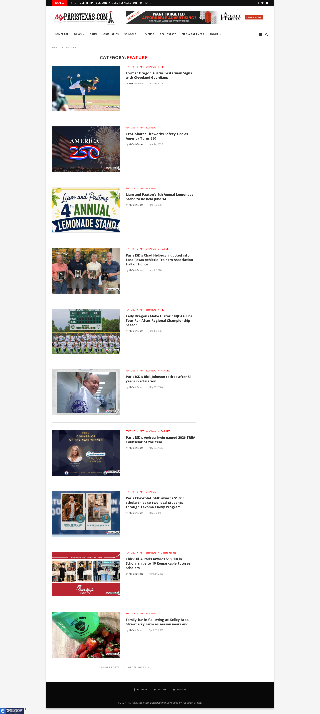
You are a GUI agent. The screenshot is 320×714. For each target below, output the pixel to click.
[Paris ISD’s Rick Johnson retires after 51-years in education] (86, 392)
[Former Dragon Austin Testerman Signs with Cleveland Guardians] (86, 89)
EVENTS (149, 34)
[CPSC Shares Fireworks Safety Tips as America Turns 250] (86, 149)
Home (55, 47)
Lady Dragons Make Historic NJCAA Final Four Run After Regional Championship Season (159, 320)
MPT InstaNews (148, 67)
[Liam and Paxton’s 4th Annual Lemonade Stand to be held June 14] (86, 210)
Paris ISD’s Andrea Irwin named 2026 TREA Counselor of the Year (160, 439)
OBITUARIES (111, 34)
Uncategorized (168, 553)
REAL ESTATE (168, 34)
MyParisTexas (136, 83)
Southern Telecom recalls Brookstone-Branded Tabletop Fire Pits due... (133, 2)
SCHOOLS (130, 34)
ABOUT (214, 34)
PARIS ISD (166, 249)
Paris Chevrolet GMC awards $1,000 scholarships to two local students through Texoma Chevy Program (155, 502)
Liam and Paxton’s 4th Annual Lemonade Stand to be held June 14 (160, 196)
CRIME (94, 34)
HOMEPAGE (61, 34)
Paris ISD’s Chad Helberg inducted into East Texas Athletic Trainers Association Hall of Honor (159, 259)
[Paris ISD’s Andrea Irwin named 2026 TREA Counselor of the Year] (86, 453)
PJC (162, 67)
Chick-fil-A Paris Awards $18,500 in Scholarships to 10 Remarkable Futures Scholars (158, 563)
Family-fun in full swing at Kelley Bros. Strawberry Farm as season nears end (157, 621)
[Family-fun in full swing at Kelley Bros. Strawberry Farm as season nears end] (86, 635)
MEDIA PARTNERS (193, 34)
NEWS (78, 34)
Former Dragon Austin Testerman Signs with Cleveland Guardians (159, 75)
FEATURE (130, 67)
